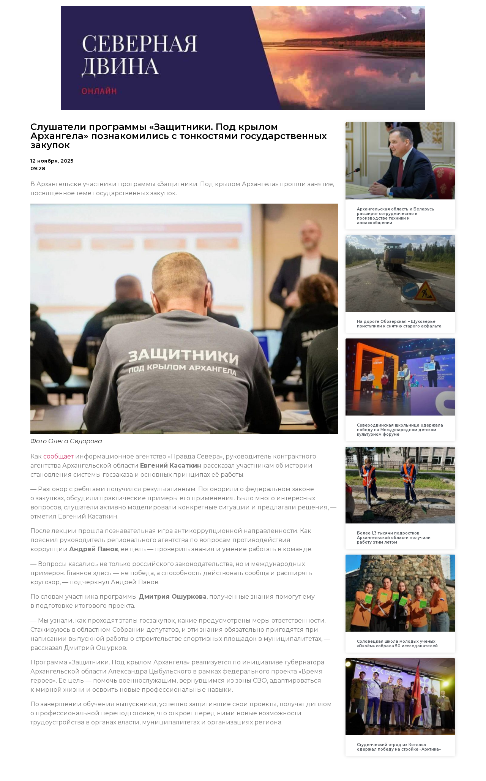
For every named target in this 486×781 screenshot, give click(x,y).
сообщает (58, 456)
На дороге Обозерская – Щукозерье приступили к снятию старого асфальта (399, 324)
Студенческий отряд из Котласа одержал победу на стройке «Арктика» (399, 747)
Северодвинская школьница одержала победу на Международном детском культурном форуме (400, 430)
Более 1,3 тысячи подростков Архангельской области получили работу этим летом (394, 538)
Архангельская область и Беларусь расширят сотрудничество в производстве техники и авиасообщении (395, 216)
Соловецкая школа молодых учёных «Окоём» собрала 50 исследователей (397, 643)
